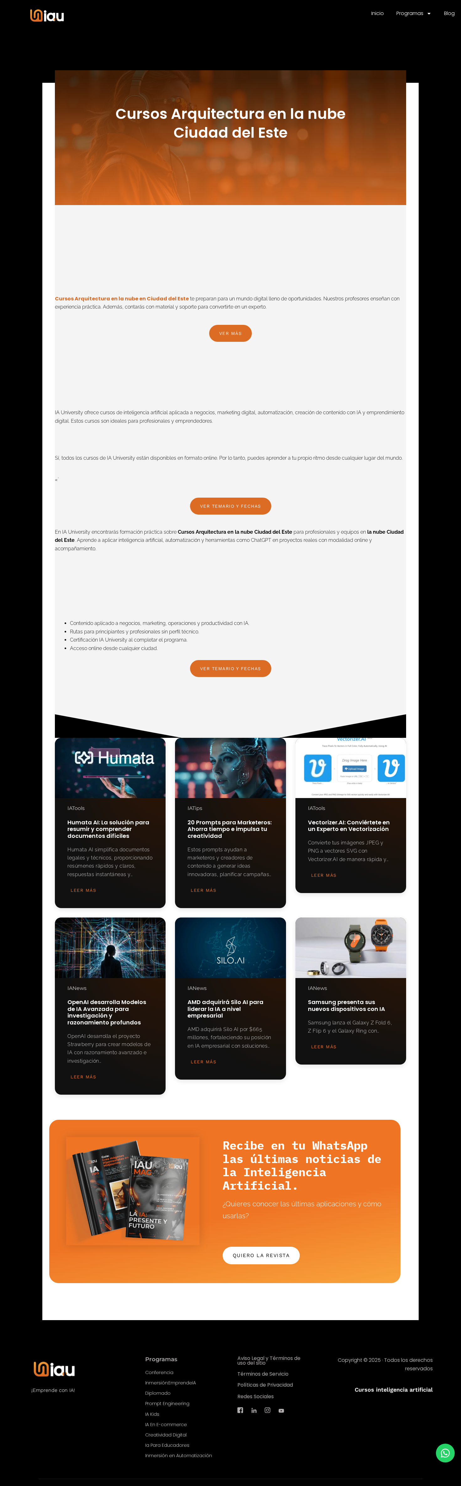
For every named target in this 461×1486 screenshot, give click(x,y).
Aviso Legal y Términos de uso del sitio (268, 1361)
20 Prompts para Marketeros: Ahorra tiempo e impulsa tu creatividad (230, 829)
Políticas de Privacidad (265, 1384)
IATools (76, 808)
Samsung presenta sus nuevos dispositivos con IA (346, 1005)
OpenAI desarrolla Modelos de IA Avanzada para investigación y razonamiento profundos (106, 1012)
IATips (195, 808)
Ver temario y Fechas (230, 506)
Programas (409, 13)
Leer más (83, 890)
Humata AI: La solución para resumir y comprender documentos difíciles (108, 829)
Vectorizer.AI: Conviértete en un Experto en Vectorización (349, 825)
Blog (449, 13)
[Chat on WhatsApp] (445, 1453)
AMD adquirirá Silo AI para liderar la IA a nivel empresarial (225, 1008)
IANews (77, 988)
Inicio (377, 13)
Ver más (230, 333)
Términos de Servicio (263, 1374)
